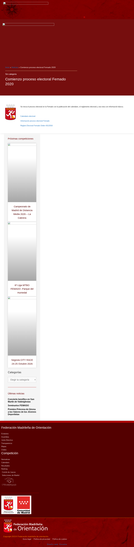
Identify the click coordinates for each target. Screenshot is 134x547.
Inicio (7, 67)
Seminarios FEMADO (18, 405)
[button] (84, 17)
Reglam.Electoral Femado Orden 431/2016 (36, 126)
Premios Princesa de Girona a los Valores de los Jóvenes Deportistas (22, 411)
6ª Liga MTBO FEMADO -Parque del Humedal (22, 289)
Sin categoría (10, 74)
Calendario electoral (27, 116)
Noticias (15, 67)
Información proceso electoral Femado (34, 121)
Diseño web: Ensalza (57, 544)
